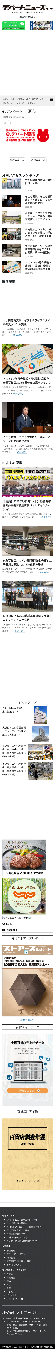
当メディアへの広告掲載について (22, 1240)
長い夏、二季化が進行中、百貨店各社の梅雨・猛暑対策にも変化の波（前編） (14, 769)
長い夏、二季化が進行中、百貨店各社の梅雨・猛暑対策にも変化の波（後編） (14, 751)
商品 (28, 98)
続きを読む (18, 335)
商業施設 (20, 98)
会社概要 (11, 1250)
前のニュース (17, 159)
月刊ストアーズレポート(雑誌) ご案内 (24, 1226)
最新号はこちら (28, 1019)
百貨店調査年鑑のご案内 (18, 1230)
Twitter (9, 924)
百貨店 (6, 98)
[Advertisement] (27, 63)
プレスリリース (17, 102)
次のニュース (38, 159)
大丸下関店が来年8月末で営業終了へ (13, 709)
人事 (42, 98)
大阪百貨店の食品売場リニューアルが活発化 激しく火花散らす (15, 731)
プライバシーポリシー (17, 1253)
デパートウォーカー (16, 1298)
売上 (13, 98)
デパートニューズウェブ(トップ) (22, 1219)
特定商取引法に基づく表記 (19, 1261)
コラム (6, 102)
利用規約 (11, 1257)
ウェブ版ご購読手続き (17, 1223)
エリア (35, 98)
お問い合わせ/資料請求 (17, 1237)
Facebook (11, 930)
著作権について (14, 1264)
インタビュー (32, 102)
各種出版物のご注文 (16, 1233)
